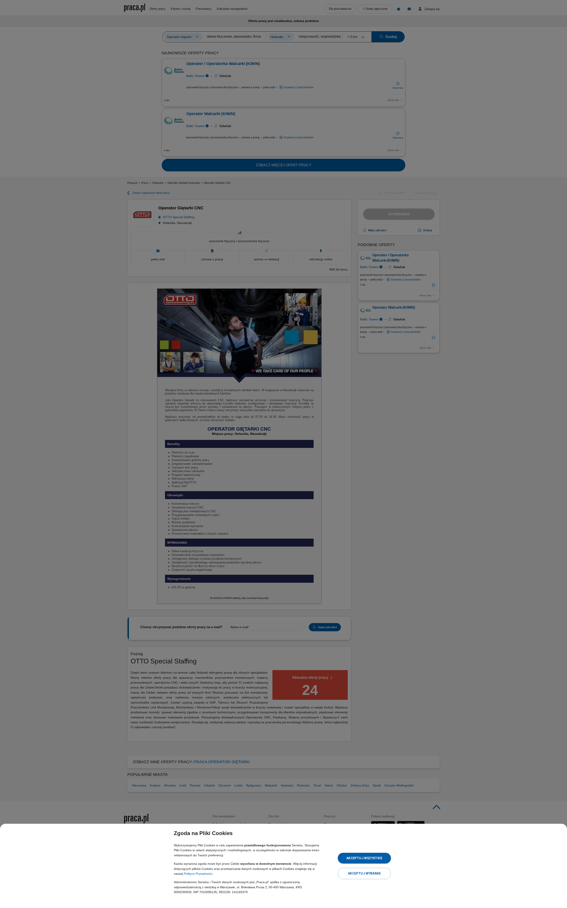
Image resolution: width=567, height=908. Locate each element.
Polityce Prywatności (198, 873)
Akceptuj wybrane (364, 873)
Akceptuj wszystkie (364, 858)
